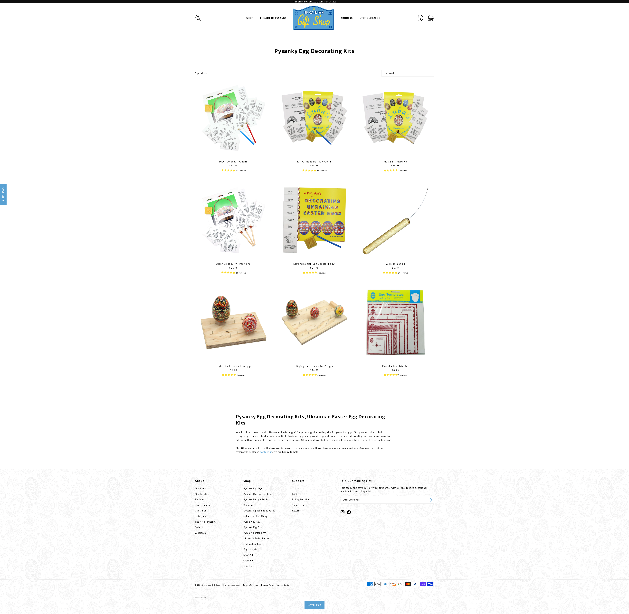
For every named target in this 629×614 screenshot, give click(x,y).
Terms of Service (250, 585)
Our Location (202, 494)
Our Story (200, 488)
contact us (266, 451)
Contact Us (298, 488)
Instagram (200, 516)
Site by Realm (200, 598)
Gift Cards (200, 510)
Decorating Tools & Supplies (259, 510)
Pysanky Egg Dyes (253, 488)
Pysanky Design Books (255, 499)
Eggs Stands (250, 549)
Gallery (199, 527)
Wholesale (201, 532)
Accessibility (283, 585)
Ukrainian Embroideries (256, 538)
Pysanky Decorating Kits (257, 494)
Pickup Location (301, 499)
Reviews (199, 499)
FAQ (294, 494)
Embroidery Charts (253, 544)
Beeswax (248, 505)
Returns (296, 510)
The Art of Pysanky (273, 18)
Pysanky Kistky (251, 521)
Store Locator (370, 18)
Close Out (249, 560)
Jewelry (247, 566)
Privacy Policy (267, 585)
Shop (249, 18)
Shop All (248, 555)
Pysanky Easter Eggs (254, 532)
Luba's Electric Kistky (255, 516)
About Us (347, 18)
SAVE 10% (314, 605)
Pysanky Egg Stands (254, 527)
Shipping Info (299, 505)
